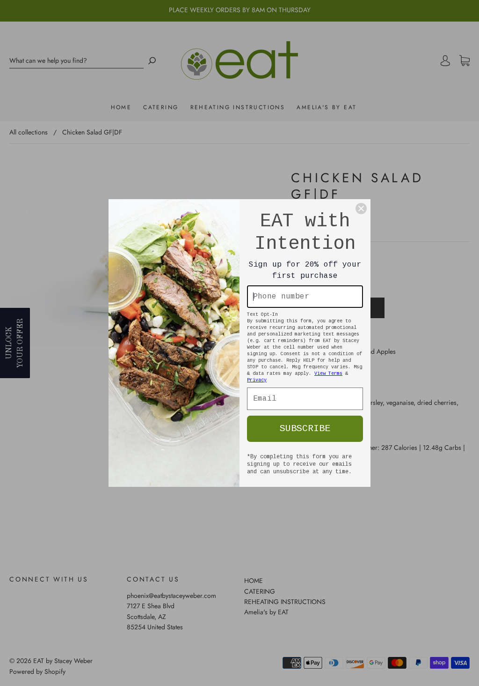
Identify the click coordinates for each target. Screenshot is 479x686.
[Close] (361, 208)
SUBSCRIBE (305, 428)
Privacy (257, 380)
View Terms (328, 373)
